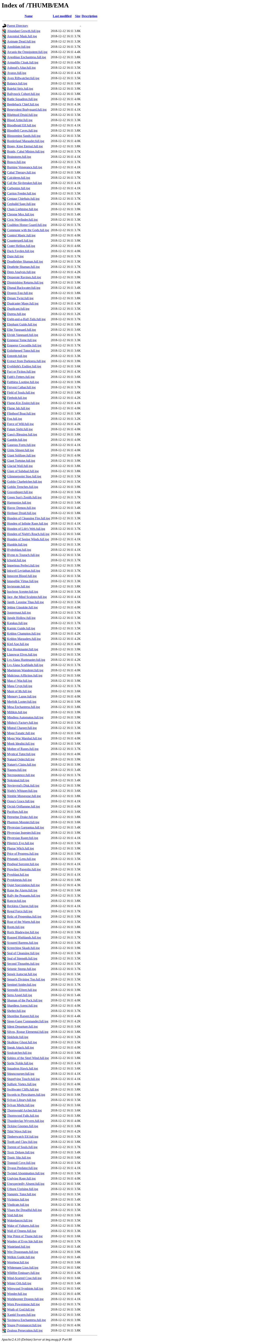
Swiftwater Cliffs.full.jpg (23, 1089)
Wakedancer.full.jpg (19, 1220)
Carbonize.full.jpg (18, 188)
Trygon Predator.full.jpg (22, 1168)
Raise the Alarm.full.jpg (22, 890)
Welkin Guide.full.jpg (21, 1257)
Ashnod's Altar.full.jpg (21, 67)
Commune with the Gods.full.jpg (28, 230)
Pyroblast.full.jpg (18, 874)
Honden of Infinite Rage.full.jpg (27, 523)
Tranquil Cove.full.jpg (21, 1162)
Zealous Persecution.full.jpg (25, 1330)
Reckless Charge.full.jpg (22, 906)
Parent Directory (17, 25)
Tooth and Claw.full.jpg (22, 1141)
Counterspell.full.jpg (20, 240)
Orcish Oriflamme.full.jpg (23, 806)
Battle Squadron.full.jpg (22, 99)
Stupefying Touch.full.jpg (23, 1079)
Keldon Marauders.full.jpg (24, 638)
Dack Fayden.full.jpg (20, 251)
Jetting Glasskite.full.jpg (22, 607)
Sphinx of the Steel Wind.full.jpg (28, 1058)
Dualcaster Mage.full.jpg (22, 303)
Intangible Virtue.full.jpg (22, 581)
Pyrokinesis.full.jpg (19, 879)
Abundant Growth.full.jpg (23, 31)
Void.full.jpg (15, 1215)
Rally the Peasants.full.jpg (23, 895)
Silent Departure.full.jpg (22, 1026)
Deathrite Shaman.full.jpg (23, 266)
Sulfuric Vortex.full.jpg (21, 1084)
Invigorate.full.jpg (18, 586)
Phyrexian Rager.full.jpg (22, 838)
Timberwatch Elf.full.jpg (22, 1136)
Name (29, 16)
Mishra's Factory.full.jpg (22, 722)
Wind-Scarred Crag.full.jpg (24, 1278)
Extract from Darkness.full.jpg (26, 361)
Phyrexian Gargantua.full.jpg (25, 827)
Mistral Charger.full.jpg (22, 728)
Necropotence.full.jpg (21, 775)
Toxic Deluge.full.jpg (20, 1152)
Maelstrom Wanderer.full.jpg (25, 670)
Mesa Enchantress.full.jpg (23, 707)
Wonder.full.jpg (17, 1293)
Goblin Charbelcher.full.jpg (24, 481)
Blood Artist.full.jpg (19, 120)
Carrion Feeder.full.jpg (21, 193)
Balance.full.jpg (17, 83)
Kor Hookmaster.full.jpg (22, 649)
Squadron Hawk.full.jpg (22, 1068)
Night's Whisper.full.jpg (22, 790)
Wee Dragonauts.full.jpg (22, 1252)
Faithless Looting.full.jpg (23, 382)
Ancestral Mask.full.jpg (22, 36)
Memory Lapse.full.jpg (21, 696)
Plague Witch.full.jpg (20, 848)
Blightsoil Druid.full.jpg (22, 114)
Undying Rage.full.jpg (21, 1178)
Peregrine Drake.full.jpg (22, 817)
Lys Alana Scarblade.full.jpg (25, 665)
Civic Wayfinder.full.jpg (22, 219)
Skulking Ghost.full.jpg (22, 1042)
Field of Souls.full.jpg (21, 392)
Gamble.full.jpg (17, 439)
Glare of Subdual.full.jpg (23, 471)
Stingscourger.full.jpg (20, 1073)
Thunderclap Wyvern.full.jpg (25, 1121)
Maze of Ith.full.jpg (19, 691)
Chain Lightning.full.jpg (22, 209)
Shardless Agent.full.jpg (22, 1005)
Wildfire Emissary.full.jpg (23, 1272)
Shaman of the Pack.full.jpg (24, 1000)
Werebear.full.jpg (18, 1262)
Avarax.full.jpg (16, 73)
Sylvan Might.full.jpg (20, 1105)
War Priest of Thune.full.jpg (25, 1236)
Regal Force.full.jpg (19, 911)
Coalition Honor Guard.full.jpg (27, 225)
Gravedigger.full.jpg (20, 492)
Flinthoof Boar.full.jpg (21, 413)
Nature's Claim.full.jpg (21, 764)
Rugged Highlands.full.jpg (24, 937)
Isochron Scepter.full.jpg (22, 591)
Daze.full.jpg (15, 256)
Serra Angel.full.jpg (19, 995)
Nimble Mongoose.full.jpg (24, 796)
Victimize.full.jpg (18, 1199)
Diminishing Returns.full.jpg (25, 282)
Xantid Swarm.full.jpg (21, 1314)
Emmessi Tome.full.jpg (21, 340)
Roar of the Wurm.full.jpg (23, 921)
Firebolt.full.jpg (17, 397)
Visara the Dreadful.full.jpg (24, 1210)
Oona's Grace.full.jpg (20, 801)
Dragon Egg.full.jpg (20, 293)
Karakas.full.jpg (17, 623)
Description (89, 16)
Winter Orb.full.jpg (19, 1283)
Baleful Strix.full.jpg (20, 88)
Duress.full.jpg (16, 314)
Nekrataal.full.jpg (18, 780)
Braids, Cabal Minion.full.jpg (25, 151)
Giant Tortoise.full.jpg (21, 460)
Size (77, 16)
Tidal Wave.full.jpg (19, 1131)
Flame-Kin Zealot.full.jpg (23, 403)
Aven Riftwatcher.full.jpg (23, 78)
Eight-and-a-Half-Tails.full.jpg (26, 319)
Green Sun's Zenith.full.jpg (24, 497)
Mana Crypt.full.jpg (19, 686)
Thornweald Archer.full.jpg (24, 1110)
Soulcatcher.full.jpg (19, 1052)
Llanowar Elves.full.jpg (22, 654)
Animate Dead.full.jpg (21, 41)
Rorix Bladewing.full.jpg (23, 932)
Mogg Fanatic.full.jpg (21, 733)
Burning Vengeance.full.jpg (24, 167)
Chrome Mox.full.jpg (20, 214)
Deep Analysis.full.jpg (21, 272)
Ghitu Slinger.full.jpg (20, 450)
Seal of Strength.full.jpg (22, 958)
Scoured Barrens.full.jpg (22, 942)
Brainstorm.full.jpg (19, 156)
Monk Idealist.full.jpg (20, 743)
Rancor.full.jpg (16, 900)
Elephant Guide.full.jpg (22, 324)
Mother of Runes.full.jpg (22, 748)
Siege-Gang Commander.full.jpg (27, 1021)
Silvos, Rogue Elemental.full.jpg (27, 1031)
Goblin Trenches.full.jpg (22, 487)
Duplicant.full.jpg (18, 308)
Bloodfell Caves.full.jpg (22, 130)
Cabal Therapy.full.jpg (21, 172)
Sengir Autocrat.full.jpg (22, 974)
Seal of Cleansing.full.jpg (23, 953)
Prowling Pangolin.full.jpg (24, 869)
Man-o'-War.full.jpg (19, 680)
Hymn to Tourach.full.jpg (23, 555)
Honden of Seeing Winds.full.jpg (28, 539)
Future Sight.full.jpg (20, 429)
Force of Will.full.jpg (20, 424)
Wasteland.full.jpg (18, 1246)
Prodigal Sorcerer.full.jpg (23, 864)
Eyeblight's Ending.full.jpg (24, 366)
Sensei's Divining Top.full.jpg (26, 979)
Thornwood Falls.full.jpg (23, 1115)
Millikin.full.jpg (17, 712)
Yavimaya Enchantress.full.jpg (26, 1320)
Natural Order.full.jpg (20, 759)
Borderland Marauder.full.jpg (25, 141)
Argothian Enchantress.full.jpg (26, 57)
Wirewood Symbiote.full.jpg (25, 1288)
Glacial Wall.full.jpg (20, 466)
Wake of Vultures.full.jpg (23, 1225)
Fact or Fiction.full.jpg (21, 371)
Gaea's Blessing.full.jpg (22, 434)
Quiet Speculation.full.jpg (23, 885)
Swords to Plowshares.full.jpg (26, 1094)
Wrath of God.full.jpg (20, 1309)
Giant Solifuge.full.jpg (21, 455)
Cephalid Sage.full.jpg (21, 204)
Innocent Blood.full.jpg (22, 576)
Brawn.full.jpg (16, 162)
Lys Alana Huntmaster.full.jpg (26, 659)
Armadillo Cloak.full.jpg (22, 62)
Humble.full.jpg (17, 544)
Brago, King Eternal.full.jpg (25, 146)
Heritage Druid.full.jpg (21, 513)
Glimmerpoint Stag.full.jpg (24, 476)
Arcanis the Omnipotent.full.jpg (27, 52)
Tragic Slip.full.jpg (19, 1157)
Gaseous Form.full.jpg (21, 445)
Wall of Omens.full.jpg (21, 1231)
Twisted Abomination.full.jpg (25, 1173)
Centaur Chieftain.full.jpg (23, 198)
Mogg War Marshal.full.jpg (24, 738)
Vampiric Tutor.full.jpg (21, 1194)
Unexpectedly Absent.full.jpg (25, 1183)
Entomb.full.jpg (17, 356)
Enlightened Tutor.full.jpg (23, 350)
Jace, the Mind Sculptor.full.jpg (27, 597)
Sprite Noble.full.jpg (20, 1063)
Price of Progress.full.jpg (22, 853)
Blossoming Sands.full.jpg (24, 135)
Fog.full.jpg (14, 418)
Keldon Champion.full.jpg (24, 633)
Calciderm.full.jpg (18, 177)
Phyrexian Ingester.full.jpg (24, 832)
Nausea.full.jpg (16, 769)
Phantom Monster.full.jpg (23, 822)
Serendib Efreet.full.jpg (22, 990)
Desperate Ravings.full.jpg (24, 277)
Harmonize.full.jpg (19, 502)
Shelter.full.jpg (16, 1010)
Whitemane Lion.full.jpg (22, 1267)
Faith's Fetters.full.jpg (20, 376)
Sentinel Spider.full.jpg (21, 984)
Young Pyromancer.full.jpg (24, 1325)
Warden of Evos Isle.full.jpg (25, 1241)
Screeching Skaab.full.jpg (23, 948)
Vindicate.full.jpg (18, 1204)
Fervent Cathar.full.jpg (21, 387)
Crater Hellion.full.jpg (21, 245)
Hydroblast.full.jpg (19, 549)
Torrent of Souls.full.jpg (22, 1147)
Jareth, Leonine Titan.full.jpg (25, 602)
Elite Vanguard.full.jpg (21, 329)
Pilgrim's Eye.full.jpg (20, 843)
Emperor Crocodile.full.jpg (24, 345)
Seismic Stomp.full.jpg (21, 969)
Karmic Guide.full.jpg (21, 628)
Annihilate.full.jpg (18, 46)
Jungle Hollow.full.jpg (21, 618)
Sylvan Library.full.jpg (21, 1100)
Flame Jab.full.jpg (18, 408)
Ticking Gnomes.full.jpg (22, 1126)
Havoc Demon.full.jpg (21, 507)
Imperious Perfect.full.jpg (23, 565)
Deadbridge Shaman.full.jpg (25, 261)
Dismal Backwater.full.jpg (23, 287)
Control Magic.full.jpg (21, 235)
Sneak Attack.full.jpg (20, 1047)
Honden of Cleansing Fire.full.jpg (28, 518)
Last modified (62, 16)
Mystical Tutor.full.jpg (21, 754)
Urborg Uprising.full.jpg (22, 1189)
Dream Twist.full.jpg (20, 298)
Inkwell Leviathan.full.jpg (23, 570)
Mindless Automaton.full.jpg (25, 717)
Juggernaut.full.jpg (19, 612)
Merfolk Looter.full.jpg (21, 701)
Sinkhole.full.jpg (17, 1037)
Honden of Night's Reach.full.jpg (28, 534)
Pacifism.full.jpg (17, 811)
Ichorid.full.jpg (16, 560)
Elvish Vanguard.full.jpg (22, 335)
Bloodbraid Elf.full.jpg (21, 125)
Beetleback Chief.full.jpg (23, 104)
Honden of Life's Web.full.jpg (26, 528)
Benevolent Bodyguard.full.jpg (27, 109)
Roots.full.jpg (15, 927)
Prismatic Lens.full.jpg (21, 859)
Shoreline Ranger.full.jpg (23, 1016)
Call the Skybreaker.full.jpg (24, 183)
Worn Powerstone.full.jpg (23, 1304)
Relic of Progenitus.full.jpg (24, 916)
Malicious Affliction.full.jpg (24, 675)
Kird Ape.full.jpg (18, 644)
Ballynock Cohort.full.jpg (23, 94)
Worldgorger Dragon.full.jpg (25, 1299)
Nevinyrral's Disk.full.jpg (23, 785)
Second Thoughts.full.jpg (23, 963)
